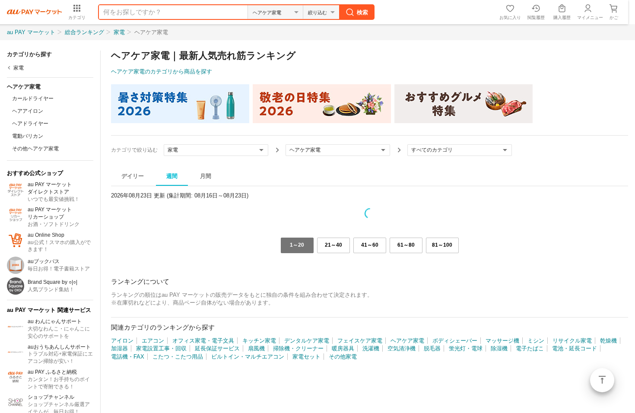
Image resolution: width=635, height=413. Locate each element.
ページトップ (602, 380)
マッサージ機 (502, 340)
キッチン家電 (259, 340)
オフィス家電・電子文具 (203, 340)
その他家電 (343, 356)
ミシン (535, 340)
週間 (172, 176)
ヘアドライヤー (30, 124)
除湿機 (499, 348)
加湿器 (119, 348)
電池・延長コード (574, 348)
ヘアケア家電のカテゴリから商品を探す (161, 71)
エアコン (153, 340)
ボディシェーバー (454, 340)
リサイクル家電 (572, 340)
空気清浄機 (401, 348)
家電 (119, 32)
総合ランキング (84, 32)
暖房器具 (343, 348)
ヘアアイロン (27, 111)
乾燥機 (608, 340)
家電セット (306, 356)
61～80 (406, 245)
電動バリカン (27, 136)
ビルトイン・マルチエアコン (247, 356)
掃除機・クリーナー (298, 348)
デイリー (132, 176)
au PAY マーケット (31, 32)
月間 (205, 176)
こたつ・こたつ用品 (177, 356)
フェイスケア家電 (359, 340)
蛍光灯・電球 (466, 348)
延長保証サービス (217, 348)
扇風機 (256, 348)
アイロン (122, 340)
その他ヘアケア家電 (35, 149)
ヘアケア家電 (407, 340)
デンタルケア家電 (306, 340)
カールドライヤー (33, 98)
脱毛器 (432, 348)
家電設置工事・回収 (161, 348)
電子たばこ (530, 348)
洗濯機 (370, 348)
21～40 (333, 245)
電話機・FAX (127, 356)
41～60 (369, 245)
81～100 (442, 245)
